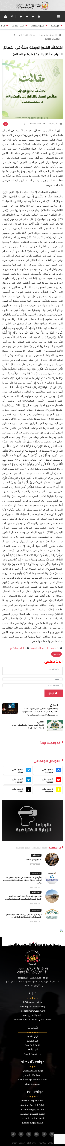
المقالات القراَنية (52, 39)
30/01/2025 (54, 123)
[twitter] (33, 16)
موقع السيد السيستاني (32, 1071)
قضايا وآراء (36, 855)
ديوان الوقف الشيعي (32, 1075)
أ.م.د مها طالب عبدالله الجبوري (44, 648)
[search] (12, 16)
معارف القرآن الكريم (26, 35)
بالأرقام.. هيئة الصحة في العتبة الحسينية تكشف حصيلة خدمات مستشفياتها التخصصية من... (22, 880)
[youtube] (27, 16)
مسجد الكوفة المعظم (32, 1123)
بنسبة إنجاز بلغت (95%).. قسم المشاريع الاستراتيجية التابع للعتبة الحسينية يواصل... (23, 897)
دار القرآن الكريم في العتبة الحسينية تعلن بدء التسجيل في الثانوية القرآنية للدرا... (22, 915)
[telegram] (28, 1134)
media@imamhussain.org (33, 1011)
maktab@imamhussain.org (32, 1006)
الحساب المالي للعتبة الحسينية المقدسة (32, 1020)
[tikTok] (13, 1134)
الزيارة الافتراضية (32, 1045)
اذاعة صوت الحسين (32, 1054)
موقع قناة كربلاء (32, 1084)
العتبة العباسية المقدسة (32, 1118)
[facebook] (39, 16)
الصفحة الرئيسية (49, 35)
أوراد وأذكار (32, 1050)
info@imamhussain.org (32, 1002)
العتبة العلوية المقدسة (32, 1101)
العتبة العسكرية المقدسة (32, 1114)
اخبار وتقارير (36, 873)
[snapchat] (21, 1134)
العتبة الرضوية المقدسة (32, 1109)
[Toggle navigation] (59, 16)
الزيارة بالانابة (32, 1036)
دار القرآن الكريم (17, 648)
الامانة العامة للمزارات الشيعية (32, 1079)
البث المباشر (32, 1041)
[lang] (5, 16)
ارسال (51, 693)
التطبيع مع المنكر (33, 859)
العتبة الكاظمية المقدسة (32, 1105)
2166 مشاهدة (36, 123)
